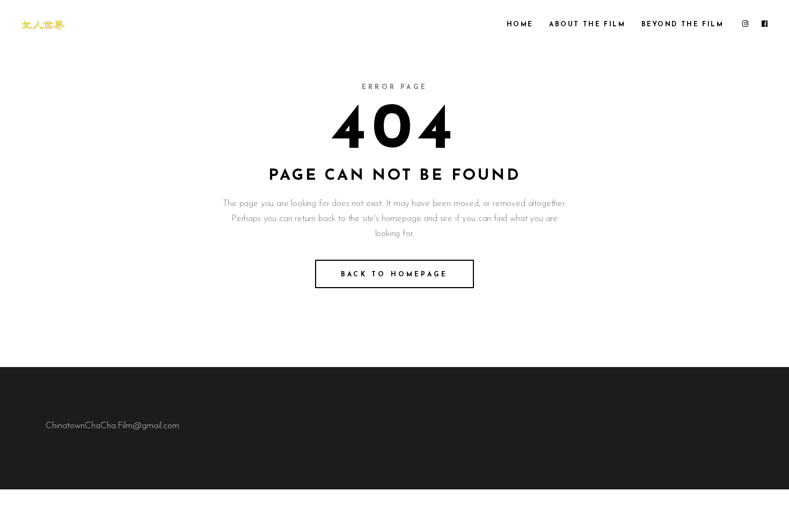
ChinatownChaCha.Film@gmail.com (112, 425)
